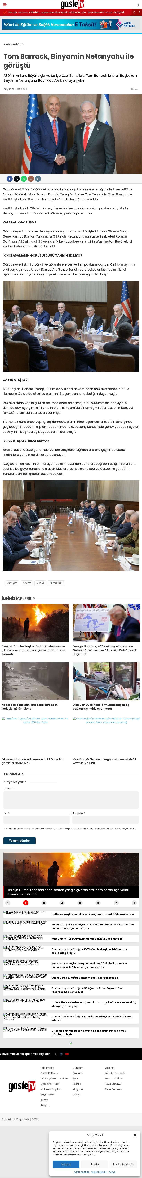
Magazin (78, 1089)
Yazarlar (109, 1068)
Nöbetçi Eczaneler (115, 1073)
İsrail (41, 583)
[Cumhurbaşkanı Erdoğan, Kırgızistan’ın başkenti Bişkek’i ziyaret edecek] (26, 1019)
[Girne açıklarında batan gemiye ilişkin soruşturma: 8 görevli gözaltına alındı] (26, 1031)
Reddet (95, 1164)
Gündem (78, 1068)
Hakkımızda (47, 1068)
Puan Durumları (114, 1089)
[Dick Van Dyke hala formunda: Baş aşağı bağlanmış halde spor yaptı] (106, 681)
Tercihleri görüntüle (123, 1164)
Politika (77, 1084)
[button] (135, 1135)
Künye (112, 1171)
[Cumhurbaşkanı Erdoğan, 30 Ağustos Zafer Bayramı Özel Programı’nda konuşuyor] (26, 989)
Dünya (135, 89)
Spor (75, 1078)
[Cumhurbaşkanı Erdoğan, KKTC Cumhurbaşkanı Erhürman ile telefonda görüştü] (26, 950)
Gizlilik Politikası (99, 1171)
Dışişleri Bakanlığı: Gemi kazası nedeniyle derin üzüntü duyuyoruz (47, 12)
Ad (6, 813)
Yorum (9, 788)
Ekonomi (78, 1073)
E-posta (79, 813)
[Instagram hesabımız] (61, 1054)
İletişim (45, 1105)
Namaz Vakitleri (114, 1078)
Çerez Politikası (82, 1171)
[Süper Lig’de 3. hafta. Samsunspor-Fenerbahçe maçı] (26, 978)
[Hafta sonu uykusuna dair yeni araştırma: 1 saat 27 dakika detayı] (26, 913)
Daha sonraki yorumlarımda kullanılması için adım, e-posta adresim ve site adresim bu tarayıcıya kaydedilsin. (70, 828)
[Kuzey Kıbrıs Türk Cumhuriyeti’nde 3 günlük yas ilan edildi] (26, 939)
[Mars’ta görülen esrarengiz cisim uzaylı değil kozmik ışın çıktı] (106, 736)
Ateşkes (13, 583)
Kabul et (66, 1164)
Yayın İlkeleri (48, 1094)
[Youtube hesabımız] (67, 1054)
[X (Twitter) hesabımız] (55, 1054)
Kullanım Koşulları (51, 1089)
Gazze (27, 583)
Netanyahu (57, 583)
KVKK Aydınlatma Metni (54, 1078)
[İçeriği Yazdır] (38, 179)
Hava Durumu (113, 1084)
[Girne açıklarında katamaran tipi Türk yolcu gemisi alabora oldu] (35, 736)
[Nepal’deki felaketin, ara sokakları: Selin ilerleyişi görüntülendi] (35, 681)
